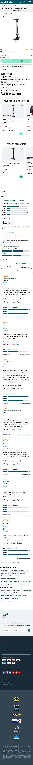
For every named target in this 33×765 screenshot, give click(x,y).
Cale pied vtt (16, 590)
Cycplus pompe (16, 593)
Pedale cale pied (26, 590)
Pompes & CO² (5, 573)
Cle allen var (15, 598)
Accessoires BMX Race (18, 573)
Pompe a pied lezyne (6, 595)
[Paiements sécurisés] (11, 661)
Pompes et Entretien (7, 13)
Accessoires (22, 584)
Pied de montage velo (20, 595)
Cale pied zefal (5, 593)
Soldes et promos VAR (7, 601)
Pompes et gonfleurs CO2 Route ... (11, 581)
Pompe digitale (5, 598)
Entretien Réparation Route (9, 578)
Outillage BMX (27, 581)
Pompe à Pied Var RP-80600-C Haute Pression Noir (12, 164)
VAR (1, 49)
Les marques (5, 646)
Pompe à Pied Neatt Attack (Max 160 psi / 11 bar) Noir (13, 121)
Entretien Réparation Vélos (8, 584)
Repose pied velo (5, 590)
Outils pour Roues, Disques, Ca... (19, 570)
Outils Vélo (4, 570)
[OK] (29, 630)
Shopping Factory (12, 66)
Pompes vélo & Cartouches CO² (10, 576)
